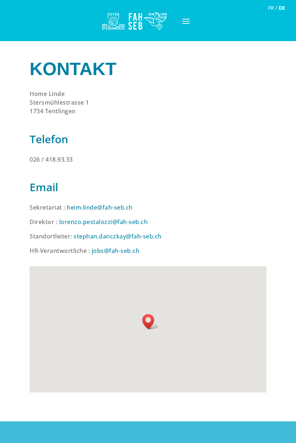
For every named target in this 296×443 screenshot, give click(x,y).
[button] (150, 321)
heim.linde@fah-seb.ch (100, 207)
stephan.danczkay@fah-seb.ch (118, 236)
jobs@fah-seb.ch (116, 251)
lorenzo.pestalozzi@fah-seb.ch (103, 222)
